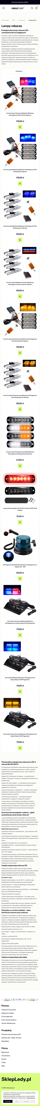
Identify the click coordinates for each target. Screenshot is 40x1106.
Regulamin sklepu (7, 1013)
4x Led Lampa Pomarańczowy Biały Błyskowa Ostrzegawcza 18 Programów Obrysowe (20, 453)
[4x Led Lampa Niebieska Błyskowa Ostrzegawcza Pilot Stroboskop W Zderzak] (20, 206)
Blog (3, 1066)
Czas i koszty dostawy (8, 1020)
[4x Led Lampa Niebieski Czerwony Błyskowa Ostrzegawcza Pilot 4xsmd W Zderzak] (20, 263)
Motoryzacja (22, 20)
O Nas (3, 1062)
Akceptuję (8, 1101)
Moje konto (5, 1052)
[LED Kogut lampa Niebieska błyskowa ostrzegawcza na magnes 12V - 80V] (20, 545)
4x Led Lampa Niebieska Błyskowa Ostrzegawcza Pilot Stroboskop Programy (20, 170)
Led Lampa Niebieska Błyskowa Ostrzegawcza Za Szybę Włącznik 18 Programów (20, 678)
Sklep (13, 20)
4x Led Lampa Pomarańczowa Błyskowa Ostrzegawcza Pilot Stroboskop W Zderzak (20, 396)
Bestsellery (5, 1041)
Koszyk (3, 1059)
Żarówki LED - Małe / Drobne (11, 1038)
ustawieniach (31, 1098)
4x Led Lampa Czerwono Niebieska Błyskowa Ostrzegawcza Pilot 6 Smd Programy (20, 114)
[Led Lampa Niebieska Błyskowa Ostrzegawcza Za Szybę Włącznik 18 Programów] (20, 658)
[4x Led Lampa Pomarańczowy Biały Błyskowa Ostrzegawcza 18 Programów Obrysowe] (20, 432)
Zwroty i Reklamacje (8, 1023)
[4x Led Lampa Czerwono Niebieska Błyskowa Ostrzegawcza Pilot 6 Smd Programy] (20, 93)
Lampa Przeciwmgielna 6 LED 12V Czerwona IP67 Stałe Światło (20, 509)
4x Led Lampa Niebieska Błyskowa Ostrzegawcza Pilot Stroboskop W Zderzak (20, 227)
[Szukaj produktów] (32, 8)
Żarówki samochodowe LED (11, 1034)
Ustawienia (26, 1101)
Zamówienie (5, 1056)
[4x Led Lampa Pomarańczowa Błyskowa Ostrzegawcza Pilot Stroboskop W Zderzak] (20, 375)
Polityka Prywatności (8, 1010)
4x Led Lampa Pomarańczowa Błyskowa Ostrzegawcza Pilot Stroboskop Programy (20, 340)
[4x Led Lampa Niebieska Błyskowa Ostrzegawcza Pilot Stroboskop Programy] (20, 150)
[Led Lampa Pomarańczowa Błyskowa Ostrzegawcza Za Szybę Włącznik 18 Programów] (20, 714)
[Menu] (3, 8)
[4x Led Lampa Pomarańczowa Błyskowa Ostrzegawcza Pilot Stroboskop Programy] (20, 319)
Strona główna (5, 20)
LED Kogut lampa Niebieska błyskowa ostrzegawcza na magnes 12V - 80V (20, 566)
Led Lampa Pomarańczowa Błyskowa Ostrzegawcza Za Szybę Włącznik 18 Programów (20, 735)
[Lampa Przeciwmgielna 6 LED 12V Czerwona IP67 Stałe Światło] (20, 488)
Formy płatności (7, 1016)
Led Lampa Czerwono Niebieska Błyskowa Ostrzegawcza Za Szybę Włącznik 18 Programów (20, 622)
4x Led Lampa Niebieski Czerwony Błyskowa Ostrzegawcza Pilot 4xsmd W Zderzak (20, 283)
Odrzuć (17, 1101)
